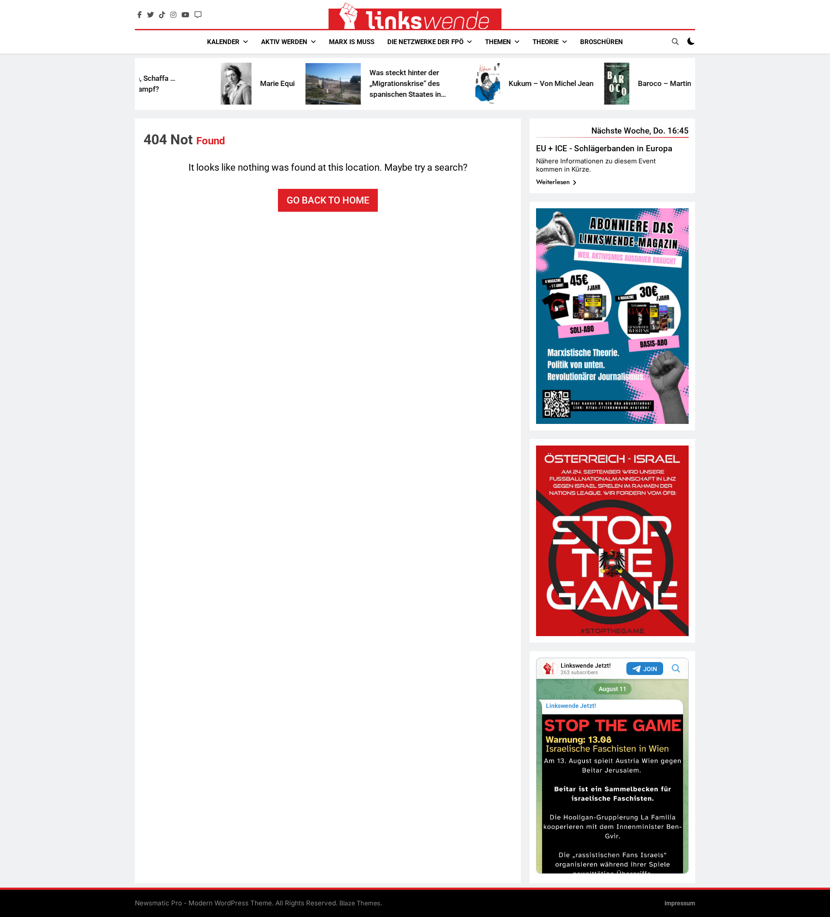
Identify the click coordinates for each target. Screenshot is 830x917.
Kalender (223, 42)
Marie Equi (240, 83)
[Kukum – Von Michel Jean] (450, 84)
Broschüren (601, 42)
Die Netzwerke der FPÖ (425, 42)
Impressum (679, 903)
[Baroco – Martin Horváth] (579, 84)
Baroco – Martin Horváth (640, 83)
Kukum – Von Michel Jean (513, 83)
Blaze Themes (359, 903)
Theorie (546, 42)
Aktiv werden (284, 42)
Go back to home (328, 200)
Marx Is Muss (351, 42)
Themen (498, 42)
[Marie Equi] (198, 84)
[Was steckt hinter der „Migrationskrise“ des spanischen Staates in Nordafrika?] (295, 84)
